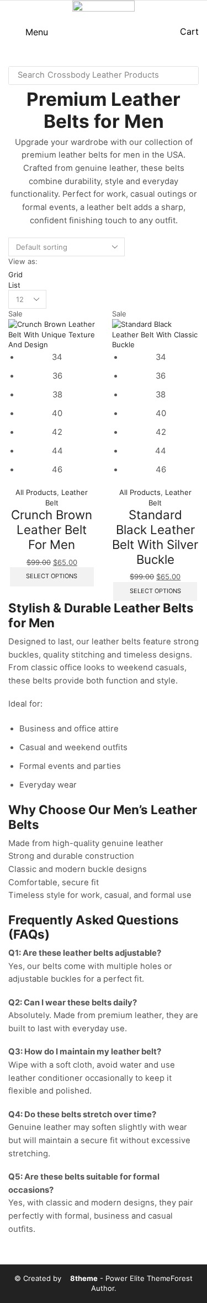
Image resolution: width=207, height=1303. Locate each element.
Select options (51, 576)
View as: (23, 261)
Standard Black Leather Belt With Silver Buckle (155, 536)
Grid (15, 274)
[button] (28, 32)
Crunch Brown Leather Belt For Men (51, 529)
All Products (36, 492)
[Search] (187, 75)
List (14, 285)
